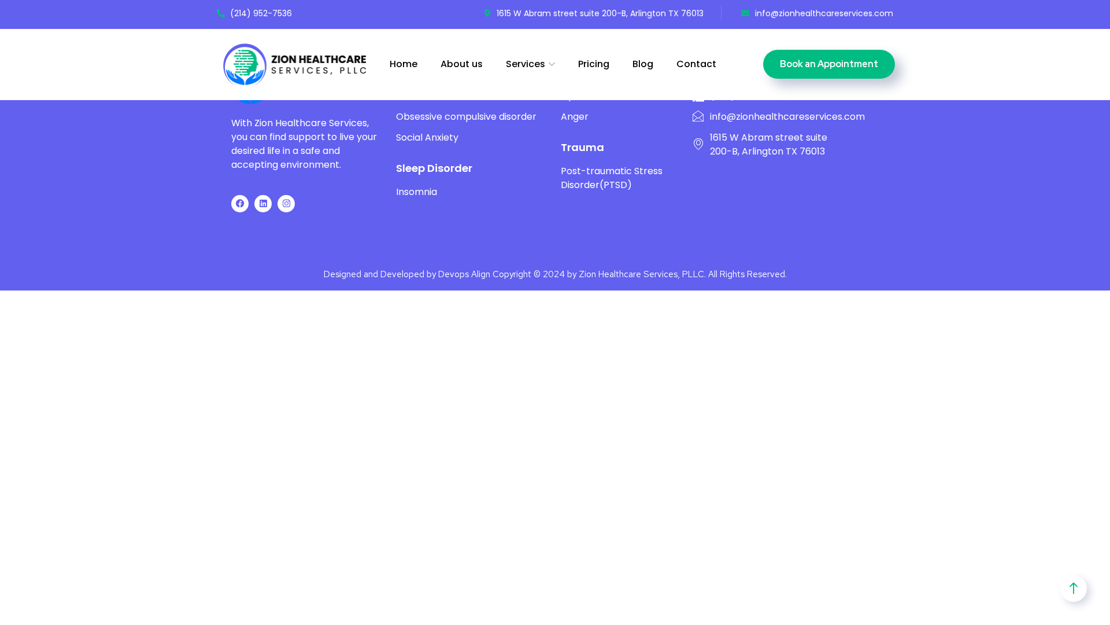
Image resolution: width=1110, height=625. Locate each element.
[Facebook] (240, 203)
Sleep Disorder (434, 168)
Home (403, 64)
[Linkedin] (263, 203)
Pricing (593, 64)
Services (525, 64)
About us (462, 64)
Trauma (582, 147)
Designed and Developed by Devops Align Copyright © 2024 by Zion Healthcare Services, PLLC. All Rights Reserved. (555, 274)
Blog (642, 64)
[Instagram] (286, 203)
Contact (696, 64)
